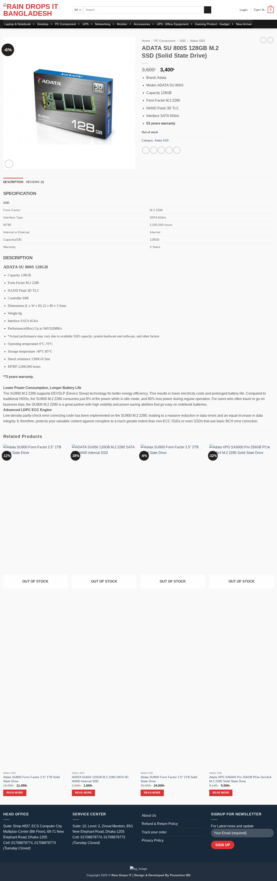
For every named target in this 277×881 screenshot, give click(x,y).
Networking (102, 24)
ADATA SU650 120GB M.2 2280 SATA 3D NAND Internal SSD (100, 779)
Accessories (142, 24)
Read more (14, 792)
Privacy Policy (153, 840)
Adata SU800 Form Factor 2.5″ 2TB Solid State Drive (169, 779)
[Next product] (263, 40)
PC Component (65, 24)
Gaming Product (206, 24)
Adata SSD (197, 40)
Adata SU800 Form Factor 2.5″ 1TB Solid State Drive (31, 779)
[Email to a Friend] (161, 150)
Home (146, 40)
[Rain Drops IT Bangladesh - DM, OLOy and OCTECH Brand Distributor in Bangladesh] (34, 10)
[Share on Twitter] (153, 150)
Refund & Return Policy (160, 824)
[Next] (273, 624)
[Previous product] (270, 40)
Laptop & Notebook (17, 24)
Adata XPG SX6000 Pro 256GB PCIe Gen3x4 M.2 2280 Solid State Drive (240, 779)
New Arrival (243, 24)
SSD (183, 40)
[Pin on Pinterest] (169, 150)
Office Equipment (176, 24)
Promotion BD (180, 875)
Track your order (154, 832)
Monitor (122, 24)
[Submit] (207, 10)
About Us (149, 815)
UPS (85, 24)
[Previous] (3, 624)
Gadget (224, 24)
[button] (244, 10)
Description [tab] (13, 182)
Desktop (42, 24)
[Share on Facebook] (145, 150)
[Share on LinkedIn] (176, 150)
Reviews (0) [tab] (35, 182)
